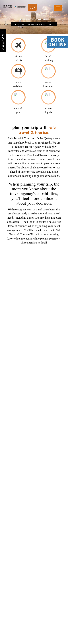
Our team (34, 608)
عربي (32, 7)
